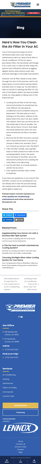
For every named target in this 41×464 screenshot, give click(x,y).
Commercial (8, 392)
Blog (20, 452)
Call (20, 462)
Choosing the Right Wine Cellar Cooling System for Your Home (20, 258)
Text (34, 462)
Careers (20, 449)
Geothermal (8, 383)
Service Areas (20, 447)
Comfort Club (8, 396)
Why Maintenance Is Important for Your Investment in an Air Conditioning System (11, 284)
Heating (6, 379)
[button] (38, 5)
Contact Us (20, 444)
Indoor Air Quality (10, 387)
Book (7, 462)
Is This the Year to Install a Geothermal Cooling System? (20, 246)
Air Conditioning (9, 375)
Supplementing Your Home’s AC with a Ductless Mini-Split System (20, 234)
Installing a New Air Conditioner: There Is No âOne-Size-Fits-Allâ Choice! (30, 284)
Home (20, 441)
